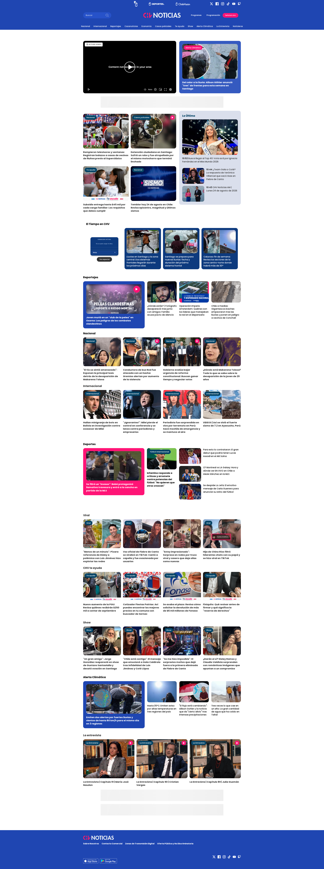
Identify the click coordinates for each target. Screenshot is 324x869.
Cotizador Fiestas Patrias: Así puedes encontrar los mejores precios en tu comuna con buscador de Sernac (141, 609)
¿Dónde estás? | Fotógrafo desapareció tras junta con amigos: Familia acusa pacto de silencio (162, 310)
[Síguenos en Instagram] (222, 3)
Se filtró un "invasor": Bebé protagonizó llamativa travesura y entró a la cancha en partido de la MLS (111, 487)
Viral (88, 523)
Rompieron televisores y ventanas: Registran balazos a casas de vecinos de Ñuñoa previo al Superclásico (105, 155)
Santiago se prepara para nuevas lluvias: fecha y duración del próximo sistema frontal (179, 261)
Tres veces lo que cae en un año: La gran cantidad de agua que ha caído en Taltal (225, 710)
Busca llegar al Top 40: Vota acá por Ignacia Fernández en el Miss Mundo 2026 (209, 160)
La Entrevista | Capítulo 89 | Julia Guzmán (214, 781)
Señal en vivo (230, 15)
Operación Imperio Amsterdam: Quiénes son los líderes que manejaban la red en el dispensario (194, 310)
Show (190, 26)
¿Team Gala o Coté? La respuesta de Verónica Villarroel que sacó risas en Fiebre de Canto (221, 174)
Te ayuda (179, 26)
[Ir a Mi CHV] (135, 4)
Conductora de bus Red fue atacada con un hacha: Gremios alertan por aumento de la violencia (141, 374)
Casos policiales (163, 26)
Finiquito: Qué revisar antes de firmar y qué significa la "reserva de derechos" (221, 607)
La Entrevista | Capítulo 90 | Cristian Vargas (157, 783)
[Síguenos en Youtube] (233, 3)
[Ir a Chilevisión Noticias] (162, 15)
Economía (146, 26)
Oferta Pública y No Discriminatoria (175, 843)
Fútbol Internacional (159, 452)
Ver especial (104, 259)
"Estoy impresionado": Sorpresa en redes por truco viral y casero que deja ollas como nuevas (180, 556)
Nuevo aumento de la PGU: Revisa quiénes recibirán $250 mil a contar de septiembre (101, 607)
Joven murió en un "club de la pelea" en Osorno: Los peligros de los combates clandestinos (109, 320)
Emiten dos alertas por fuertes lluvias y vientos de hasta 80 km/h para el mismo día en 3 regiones (112, 720)
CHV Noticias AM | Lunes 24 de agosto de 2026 (221, 189)
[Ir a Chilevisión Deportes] (156, 4)
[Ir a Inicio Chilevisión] (183, 4)
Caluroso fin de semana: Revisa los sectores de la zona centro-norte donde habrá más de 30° (218, 261)
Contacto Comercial (112, 843)
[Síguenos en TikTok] (228, 3)
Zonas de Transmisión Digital (140, 843)
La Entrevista (222, 26)
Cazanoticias (131, 26)
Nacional (85, 26)
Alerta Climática (205, 26)
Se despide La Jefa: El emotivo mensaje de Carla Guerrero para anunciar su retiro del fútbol (221, 488)
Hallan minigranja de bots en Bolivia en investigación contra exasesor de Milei (101, 425)
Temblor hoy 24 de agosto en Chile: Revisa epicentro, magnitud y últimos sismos (153, 207)
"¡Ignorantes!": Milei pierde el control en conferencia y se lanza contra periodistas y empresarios (140, 427)
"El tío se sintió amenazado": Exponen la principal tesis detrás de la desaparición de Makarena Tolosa (100, 374)
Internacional (100, 26)
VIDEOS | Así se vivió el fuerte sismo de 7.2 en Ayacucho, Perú (221, 424)
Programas (196, 15)
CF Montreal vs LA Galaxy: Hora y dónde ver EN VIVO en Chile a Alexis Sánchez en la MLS (220, 471)
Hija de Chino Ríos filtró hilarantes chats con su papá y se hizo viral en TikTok (221, 555)
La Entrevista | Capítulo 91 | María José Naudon (106, 783)
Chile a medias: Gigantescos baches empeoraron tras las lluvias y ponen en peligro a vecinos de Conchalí (225, 311)
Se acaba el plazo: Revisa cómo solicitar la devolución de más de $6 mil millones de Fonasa (182, 607)
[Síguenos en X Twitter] (211, 3)
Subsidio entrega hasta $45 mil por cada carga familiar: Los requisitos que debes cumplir (104, 207)
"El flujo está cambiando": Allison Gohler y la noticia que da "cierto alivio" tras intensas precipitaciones (193, 710)
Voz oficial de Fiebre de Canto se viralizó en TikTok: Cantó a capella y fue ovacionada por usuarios (141, 556)
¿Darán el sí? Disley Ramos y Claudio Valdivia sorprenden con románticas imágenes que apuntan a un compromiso (221, 663)
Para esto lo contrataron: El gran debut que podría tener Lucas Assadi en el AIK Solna (221, 453)
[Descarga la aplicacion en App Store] (108, 860)
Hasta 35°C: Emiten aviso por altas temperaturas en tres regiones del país (161, 708)
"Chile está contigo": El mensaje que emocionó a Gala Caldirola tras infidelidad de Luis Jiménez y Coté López (142, 663)
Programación (213, 15)
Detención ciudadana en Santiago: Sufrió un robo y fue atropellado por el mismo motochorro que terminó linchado (152, 157)
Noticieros (238, 26)
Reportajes (115, 26)
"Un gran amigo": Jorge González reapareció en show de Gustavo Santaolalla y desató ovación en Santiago (101, 663)
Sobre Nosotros (91, 843)
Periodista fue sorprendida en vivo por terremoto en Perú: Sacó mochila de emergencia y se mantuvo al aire (181, 427)
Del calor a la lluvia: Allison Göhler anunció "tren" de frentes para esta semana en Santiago (207, 85)
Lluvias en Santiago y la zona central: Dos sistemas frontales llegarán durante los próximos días (142, 261)
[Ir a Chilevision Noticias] (162, 838)
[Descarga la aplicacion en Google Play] (90, 860)
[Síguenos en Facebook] (217, 3)
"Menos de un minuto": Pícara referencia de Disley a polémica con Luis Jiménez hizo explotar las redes (102, 556)
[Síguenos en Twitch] (239, 3)
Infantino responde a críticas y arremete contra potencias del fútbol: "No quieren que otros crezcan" (161, 479)
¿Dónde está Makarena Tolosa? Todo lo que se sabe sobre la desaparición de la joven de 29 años (222, 374)
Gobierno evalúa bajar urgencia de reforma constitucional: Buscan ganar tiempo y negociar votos (180, 374)
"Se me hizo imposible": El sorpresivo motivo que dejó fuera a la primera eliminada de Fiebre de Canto (180, 663)
